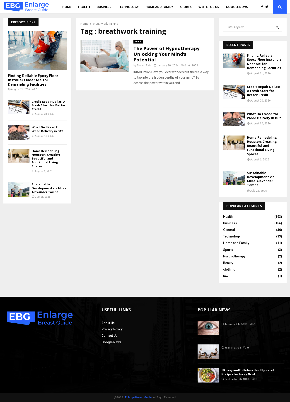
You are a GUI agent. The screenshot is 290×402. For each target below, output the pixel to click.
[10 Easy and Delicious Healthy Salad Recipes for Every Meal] (208, 375)
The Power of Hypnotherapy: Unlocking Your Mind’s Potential (167, 54)
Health (84, 7)
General (229, 230)
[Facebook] (263, 7)
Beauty (228, 263)
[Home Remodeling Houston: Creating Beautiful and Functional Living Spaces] (18, 156)
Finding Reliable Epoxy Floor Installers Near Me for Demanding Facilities (33, 80)
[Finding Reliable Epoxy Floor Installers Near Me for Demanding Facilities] (37, 50)
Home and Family (159, 7)
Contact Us (109, 335)
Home (66, 7)
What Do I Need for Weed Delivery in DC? (47, 129)
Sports (186, 7)
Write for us (208, 7)
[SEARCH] (277, 27)
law (225, 276)
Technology (128, 7)
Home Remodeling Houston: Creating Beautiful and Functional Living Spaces (46, 158)
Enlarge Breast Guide (138, 397)
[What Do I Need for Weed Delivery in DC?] (18, 132)
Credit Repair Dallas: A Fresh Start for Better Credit (48, 105)
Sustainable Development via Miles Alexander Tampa (49, 188)
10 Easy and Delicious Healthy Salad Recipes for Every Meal (247, 372)
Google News (237, 7)
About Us (108, 323)
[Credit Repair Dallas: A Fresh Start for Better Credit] (18, 107)
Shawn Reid (144, 65)
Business (104, 7)
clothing (229, 269)
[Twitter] (268, 7)
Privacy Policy (112, 329)
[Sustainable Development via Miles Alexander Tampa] (18, 189)
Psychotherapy (234, 256)
